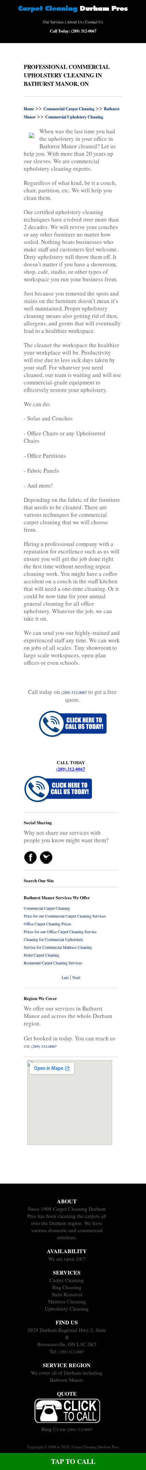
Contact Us (94, 21)
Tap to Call (73, 1461)
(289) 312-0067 (70, 769)
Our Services (53, 21)
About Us (75, 21)
